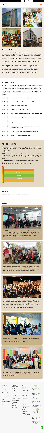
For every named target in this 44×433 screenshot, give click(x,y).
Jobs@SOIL (4, 404)
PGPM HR (14, 390)
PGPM (26, 1)
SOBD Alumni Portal (25, 407)
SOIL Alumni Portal (25, 403)
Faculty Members (15, 400)
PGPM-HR (31, 1)
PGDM (22, 1)
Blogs (23, 409)
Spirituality (4, 389)
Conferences (14, 407)
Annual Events (5, 403)
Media (3, 399)
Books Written (15, 405)
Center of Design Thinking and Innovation (25, 398)
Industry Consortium (6, 396)
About (3, 387)
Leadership (4, 397)
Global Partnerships (6, 401)
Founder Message (5, 391)
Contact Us (25, 411)
